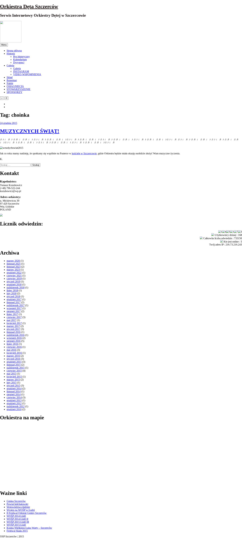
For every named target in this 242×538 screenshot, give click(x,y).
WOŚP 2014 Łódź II (17, 519)
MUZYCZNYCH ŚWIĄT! (29, 131)
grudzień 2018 (14, 284)
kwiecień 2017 (14, 323)
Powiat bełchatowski (17, 504)
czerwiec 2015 (14, 370)
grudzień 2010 (14, 409)
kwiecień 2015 (14, 376)
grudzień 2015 (14, 361)
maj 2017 (11, 320)
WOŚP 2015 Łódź (16, 524)
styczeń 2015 (13, 385)
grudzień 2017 (14, 299)
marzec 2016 (13, 355)
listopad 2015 (14, 364)
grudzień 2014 (14, 388)
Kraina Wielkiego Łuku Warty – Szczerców (29, 527)
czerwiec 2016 (14, 347)
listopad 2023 (14, 266)
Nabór (10, 83)
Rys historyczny (21, 56)
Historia (11, 53)
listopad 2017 (14, 302)
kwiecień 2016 (14, 352)
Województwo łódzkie (18, 507)
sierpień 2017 (14, 311)
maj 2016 (11, 349)
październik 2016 (16, 335)
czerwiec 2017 (14, 317)
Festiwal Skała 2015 (17, 530)
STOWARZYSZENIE (18, 89)
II (6, 98)
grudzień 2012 (14, 403)
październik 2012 (16, 406)
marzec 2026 (13, 260)
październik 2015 (16, 367)
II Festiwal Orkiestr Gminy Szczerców (27, 513)
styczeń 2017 (13, 329)
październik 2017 (16, 305)
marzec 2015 (13, 379)
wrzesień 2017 (14, 308)
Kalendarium (20, 59)
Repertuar (12, 80)
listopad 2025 (14, 263)
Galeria (10, 65)
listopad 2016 (14, 332)
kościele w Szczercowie (84, 153)
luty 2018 (11, 293)
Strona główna (14, 50)
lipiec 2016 (12, 344)
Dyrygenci (18, 62)
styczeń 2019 (13, 281)
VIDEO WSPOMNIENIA (27, 74)
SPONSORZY (14, 92)
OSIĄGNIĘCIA (15, 86)
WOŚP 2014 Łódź (16, 516)
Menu (4, 45)
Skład (10, 77)
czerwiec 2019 (14, 278)
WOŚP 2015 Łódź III (18, 522)
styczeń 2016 (13, 358)
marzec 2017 (13, 326)
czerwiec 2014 (14, 397)
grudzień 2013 (14, 400)
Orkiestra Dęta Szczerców (29, 6)
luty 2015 (11, 382)
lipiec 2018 (12, 290)
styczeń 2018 (13, 296)
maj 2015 (11, 373)
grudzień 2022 (14, 272)
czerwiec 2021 (14, 275)
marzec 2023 (13, 269)
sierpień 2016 (14, 341)
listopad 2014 (14, 391)
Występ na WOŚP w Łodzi (21, 510)
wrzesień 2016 (14, 338)
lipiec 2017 (12, 314)
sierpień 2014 (14, 394)
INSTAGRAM (21, 71)
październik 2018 (16, 287)
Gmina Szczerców (16, 501)
